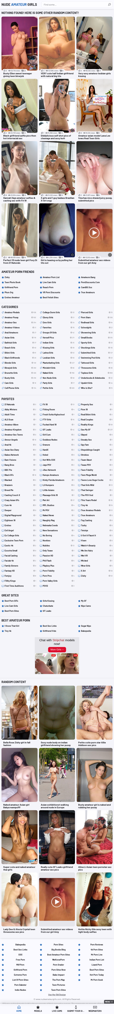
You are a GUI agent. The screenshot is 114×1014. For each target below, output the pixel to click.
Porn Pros (58, 576)
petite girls (58, 388)
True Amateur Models (97, 510)
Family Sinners (20, 565)
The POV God (97, 495)
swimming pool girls (97, 357)
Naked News (58, 515)
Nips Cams (86, 606)
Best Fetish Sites (50, 297)
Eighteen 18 (20, 520)
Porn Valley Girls (58, 581)
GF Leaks (58, 429)
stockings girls (97, 347)
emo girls (58, 322)
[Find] (109, 4)
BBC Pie (20, 470)
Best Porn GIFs (11, 601)
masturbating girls (58, 363)
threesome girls (97, 368)
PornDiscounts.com (90, 282)
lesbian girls (58, 357)
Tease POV (97, 465)
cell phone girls (20, 388)
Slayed (97, 434)
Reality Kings (97, 424)
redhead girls (97, 322)
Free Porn (20, 959)
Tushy (97, 525)
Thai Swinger (97, 490)
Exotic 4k (20, 545)
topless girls (97, 373)
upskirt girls (97, 383)
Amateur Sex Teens (20, 434)
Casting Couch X (20, 495)
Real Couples (97, 419)
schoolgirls (97, 327)
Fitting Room (58, 409)
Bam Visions (20, 460)
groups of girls (58, 332)
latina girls (58, 352)
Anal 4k (20, 444)
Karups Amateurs (58, 475)
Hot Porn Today (97, 975)
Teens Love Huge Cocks (97, 480)
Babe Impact (58, 975)
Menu (107, 1002)
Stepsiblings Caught (97, 450)
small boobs (97, 337)
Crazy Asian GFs (20, 500)
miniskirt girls (58, 368)
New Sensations (58, 530)
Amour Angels (20, 439)
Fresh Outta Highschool (58, 414)
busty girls (20, 378)
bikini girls (20, 352)
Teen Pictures (58, 985)
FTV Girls (58, 419)
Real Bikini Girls (97, 414)
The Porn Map (58, 980)
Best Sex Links (50, 626)
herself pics (58, 337)
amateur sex (20, 322)
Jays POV (58, 465)
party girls (58, 383)
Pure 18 (97, 409)
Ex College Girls (20, 535)
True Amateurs (88, 292)
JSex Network (58, 470)
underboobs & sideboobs (97, 378)
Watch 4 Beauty (97, 545)
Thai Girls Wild (97, 485)
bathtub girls (20, 342)
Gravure (58, 444)
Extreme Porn (20, 975)
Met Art (58, 500)
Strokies (97, 455)
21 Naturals (20, 404)
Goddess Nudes (58, 439)
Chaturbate (48, 606)
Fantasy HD (20, 570)
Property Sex (97, 404)
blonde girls (20, 363)
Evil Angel (20, 530)
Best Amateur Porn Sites (58, 954)
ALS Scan (20, 419)
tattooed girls (97, 363)
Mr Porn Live (96, 954)
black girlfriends (20, 357)
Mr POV (58, 510)
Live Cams (57, 1011)
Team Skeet (97, 460)
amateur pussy (20, 317)
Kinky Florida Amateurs (58, 480)
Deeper (20, 510)
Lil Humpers (58, 485)
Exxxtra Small (20, 550)
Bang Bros (20, 465)
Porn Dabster (20, 985)
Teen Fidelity (97, 470)
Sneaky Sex (97, 439)
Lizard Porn (97, 964)
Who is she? (97, 388)
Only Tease (58, 550)
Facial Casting (20, 555)
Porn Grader (58, 964)
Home (19, 1011)
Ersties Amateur (12, 297)
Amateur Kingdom (20, 429)
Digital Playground (20, 515)
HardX (58, 450)
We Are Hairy (97, 550)
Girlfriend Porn (11, 287)
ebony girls (58, 317)
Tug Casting (97, 520)
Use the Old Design (57, 994)
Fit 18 (58, 404)
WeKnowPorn (58, 959)
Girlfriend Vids (49, 631)
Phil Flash (58, 560)
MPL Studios (58, 505)
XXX (20, 954)
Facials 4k (20, 560)
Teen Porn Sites (58, 990)
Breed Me (20, 490)
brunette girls (20, 373)
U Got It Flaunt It (97, 535)
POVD (58, 586)
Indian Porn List (97, 959)
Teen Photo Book (12, 282)
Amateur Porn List (51, 277)
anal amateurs (20, 332)
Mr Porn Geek (97, 980)
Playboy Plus (58, 565)
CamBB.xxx (86, 287)
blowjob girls (20, 368)
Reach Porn (48, 287)
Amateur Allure (20, 424)
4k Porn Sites (97, 949)
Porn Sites (58, 944)
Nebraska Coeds (58, 525)
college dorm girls (58, 312)
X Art (97, 570)
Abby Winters (20, 409)
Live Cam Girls (49, 282)
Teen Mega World (97, 475)
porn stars (97, 317)
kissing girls (58, 347)
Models (38, 1011)
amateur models (20, 312)
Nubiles (58, 545)
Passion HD (58, 555)
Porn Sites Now (59, 969)
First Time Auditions (20, 586)
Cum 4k (20, 505)
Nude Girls (19, 4)
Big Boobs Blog (59, 949)
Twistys (97, 530)
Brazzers (20, 485)
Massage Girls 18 (58, 495)
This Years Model (97, 500)
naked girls (58, 373)
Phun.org (9, 292)
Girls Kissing (48, 601)
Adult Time (20, 414)
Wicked (97, 560)
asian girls (20, 337)
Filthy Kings (20, 581)
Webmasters (95, 1011)
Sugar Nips (86, 626)
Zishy (7, 277)
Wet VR (97, 555)
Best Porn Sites (12, 611)
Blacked (20, 480)
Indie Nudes (20, 990)
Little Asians (58, 490)
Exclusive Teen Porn (20, 540)
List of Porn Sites (20, 980)
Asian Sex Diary (20, 450)
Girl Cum (58, 434)
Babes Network (20, 455)
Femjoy (20, 576)
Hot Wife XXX (58, 460)
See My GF (97, 429)
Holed (58, 455)
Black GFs (20, 475)
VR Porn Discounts (51, 292)
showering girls (97, 332)
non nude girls (58, 378)
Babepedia (86, 631)
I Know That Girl (12, 626)
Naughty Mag (58, 520)
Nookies (58, 540)
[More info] (35, 68)
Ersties (20, 525)
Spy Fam (97, 444)
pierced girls (97, 312)
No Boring (58, 535)
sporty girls (97, 342)
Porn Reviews (96, 944)
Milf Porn (20, 964)
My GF (84, 601)
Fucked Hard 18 (58, 424)
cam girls (20, 383)
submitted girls (97, 352)
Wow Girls (97, 565)
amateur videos (20, 327)
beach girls (20, 347)
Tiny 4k (97, 505)
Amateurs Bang (88, 277)
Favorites (58, 327)
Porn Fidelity (58, 570)
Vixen (97, 540)
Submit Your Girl (76, 1011)
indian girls (58, 342)
